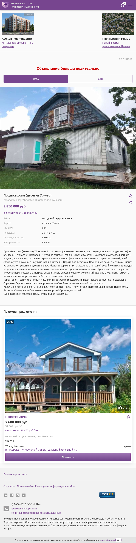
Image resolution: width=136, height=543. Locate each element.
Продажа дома (16, 417)
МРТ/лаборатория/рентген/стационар (17, 44)
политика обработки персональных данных (36, 512)
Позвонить (68, 457)
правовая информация (24, 508)
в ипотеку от (21, 212)
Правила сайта (25, 486)
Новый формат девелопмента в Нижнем (116, 44)
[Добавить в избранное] (130, 195)
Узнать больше (107, 540)
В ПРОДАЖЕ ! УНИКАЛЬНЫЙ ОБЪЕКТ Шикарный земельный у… (41, 449)
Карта (100, 79)
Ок (118, 540)
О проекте (9, 486)
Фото (36, 79)
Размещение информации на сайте (55, 486)
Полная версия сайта (15, 474)
